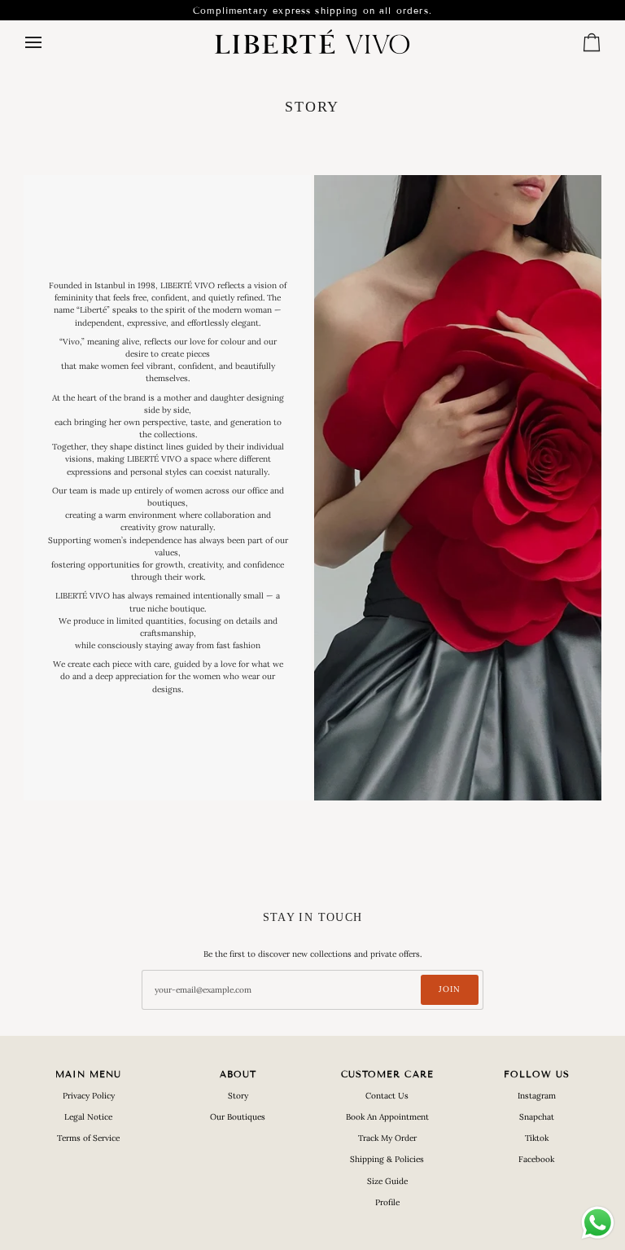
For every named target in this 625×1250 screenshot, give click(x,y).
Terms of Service (88, 1138)
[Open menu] (48, 42)
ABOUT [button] (238, 1074)
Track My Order (387, 1138)
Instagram (537, 1095)
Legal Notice (88, 1117)
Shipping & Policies (387, 1159)
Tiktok (537, 1138)
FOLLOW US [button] (537, 1074)
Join (450, 989)
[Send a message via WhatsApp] (598, 1223)
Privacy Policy (89, 1095)
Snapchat (536, 1117)
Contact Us (387, 1095)
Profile (387, 1202)
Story (238, 1095)
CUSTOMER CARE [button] (387, 1074)
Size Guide (387, 1181)
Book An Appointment (387, 1117)
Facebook (536, 1159)
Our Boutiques (237, 1117)
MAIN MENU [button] (88, 1074)
